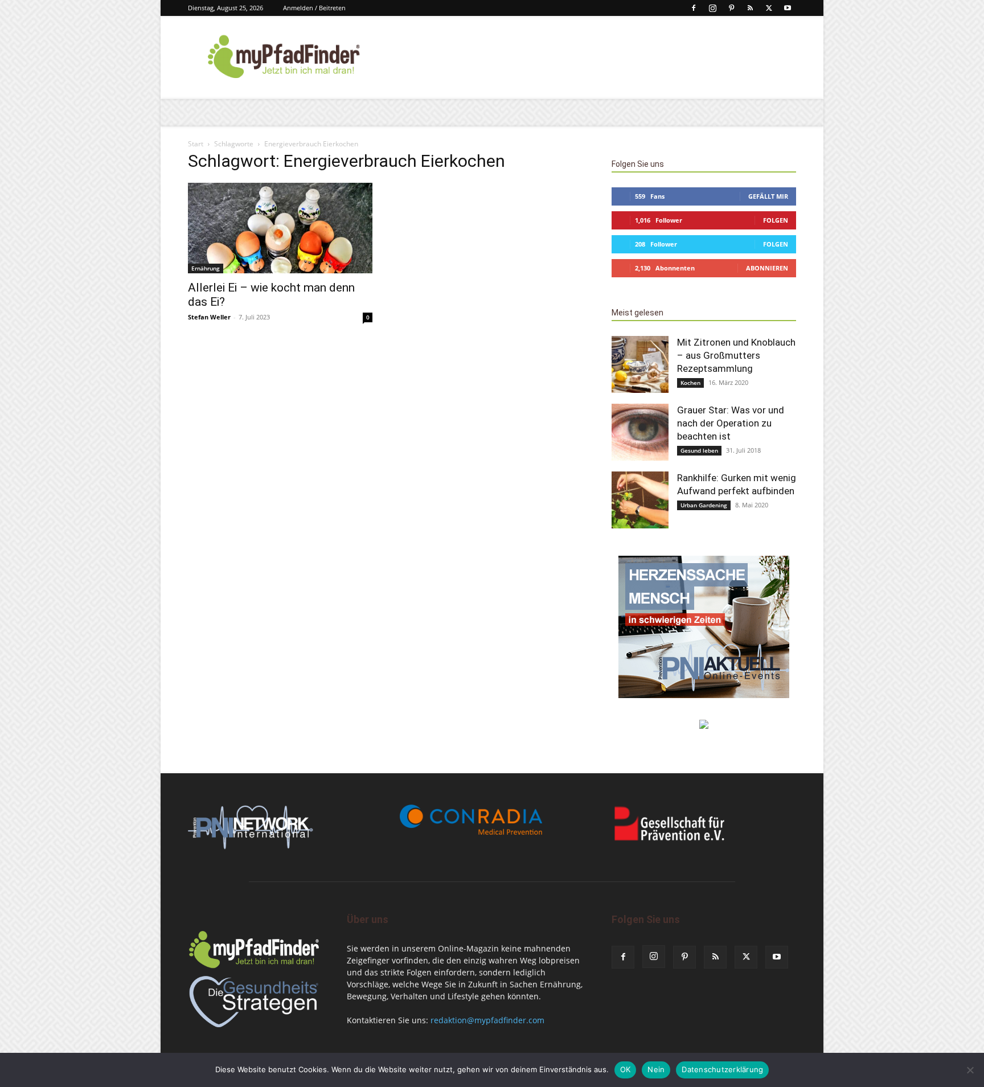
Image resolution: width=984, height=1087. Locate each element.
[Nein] (969, 1070)
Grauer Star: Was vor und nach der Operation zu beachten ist (730, 423)
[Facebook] (693, 8)
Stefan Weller (209, 317)
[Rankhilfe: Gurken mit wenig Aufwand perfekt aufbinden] (640, 499)
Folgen (775, 220)
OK (625, 1069)
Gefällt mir (768, 196)
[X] (768, 8)
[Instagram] (712, 8)
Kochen (690, 383)
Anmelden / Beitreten (314, 7)
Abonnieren (767, 268)
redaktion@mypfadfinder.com (487, 1020)
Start (195, 144)
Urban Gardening (703, 505)
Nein (656, 1069)
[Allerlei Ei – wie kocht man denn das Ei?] (280, 228)
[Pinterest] (731, 8)
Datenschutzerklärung (722, 1069)
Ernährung (205, 268)
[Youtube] (787, 8)
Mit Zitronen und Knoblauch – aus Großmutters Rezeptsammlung (736, 355)
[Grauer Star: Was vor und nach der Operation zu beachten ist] (640, 432)
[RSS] (749, 8)
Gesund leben (699, 450)
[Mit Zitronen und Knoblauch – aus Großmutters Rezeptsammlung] (640, 364)
